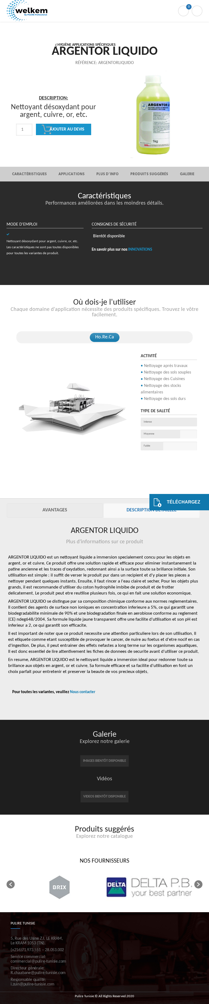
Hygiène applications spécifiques (86, 45)
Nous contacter (82, 692)
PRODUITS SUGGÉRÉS (149, 174)
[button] (11, 884)
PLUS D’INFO (107, 174)
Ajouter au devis (67, 129)
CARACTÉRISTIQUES (29, 174)
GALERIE (187, 174)
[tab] (55, 510)
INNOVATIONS (140, 250)
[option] (53, 131)
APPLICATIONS (72, 174)
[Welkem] (104, 11)
